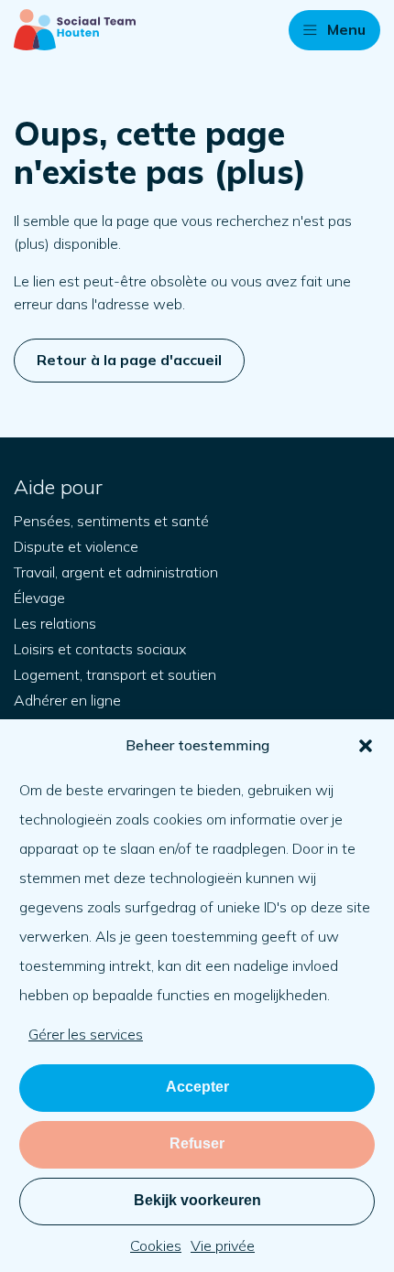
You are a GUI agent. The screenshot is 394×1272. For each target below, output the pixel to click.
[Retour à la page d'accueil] (75, 29)
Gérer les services (85, 1034)
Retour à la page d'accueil (129, 359)
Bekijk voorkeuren (197, 1200)
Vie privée (223, 1245)
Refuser (197, 1143)
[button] (365, 746)
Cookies (155, 1245)
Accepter (197, 1086)
